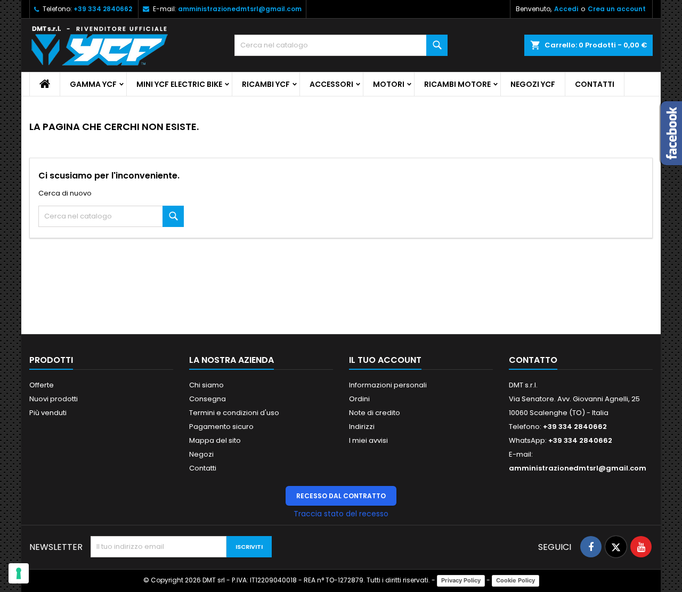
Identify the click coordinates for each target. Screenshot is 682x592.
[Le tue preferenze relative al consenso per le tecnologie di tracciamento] (19, 573)
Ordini (359, 399)
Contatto (533, 360)
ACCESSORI (331, 84)
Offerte (41, 385)
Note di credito (374, 413)
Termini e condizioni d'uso (234, 413)
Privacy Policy (461, 580)
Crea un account (617, 8)
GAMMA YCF (93, 84)
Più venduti (48, 413)
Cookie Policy (515, 580)
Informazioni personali (388, 385)
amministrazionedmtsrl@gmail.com (240, 8)
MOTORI (388, 84)
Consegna (207, 399)
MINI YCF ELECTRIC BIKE (179, 84)
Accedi (566, 8)
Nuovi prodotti (53, 399)
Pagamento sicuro (221, 426)
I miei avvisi (368, 440)
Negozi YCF (532, 84)
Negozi (201, 454)
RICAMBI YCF (266, 84)
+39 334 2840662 (103, 8)
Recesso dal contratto (341, 495)
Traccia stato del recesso (341, 513)
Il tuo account (385, 360)
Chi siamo (206, 385)
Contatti (594, 84)
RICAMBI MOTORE (457, 84)
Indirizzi (362, 426)
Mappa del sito (215, 440)
